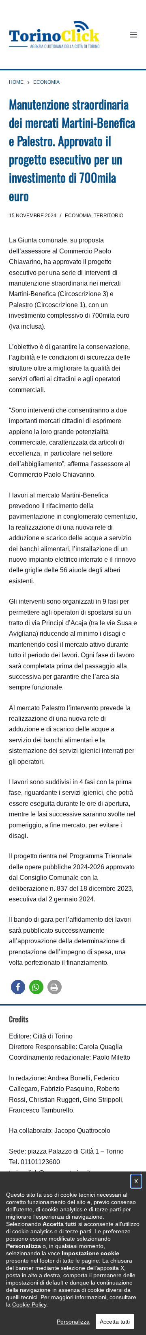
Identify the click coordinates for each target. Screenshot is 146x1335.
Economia (78, 215)
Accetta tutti (115, 1321)
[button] (18, 987)
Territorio (108, 215)
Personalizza (73, 1321)
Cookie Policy (29, 1304)
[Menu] (133, 34)
